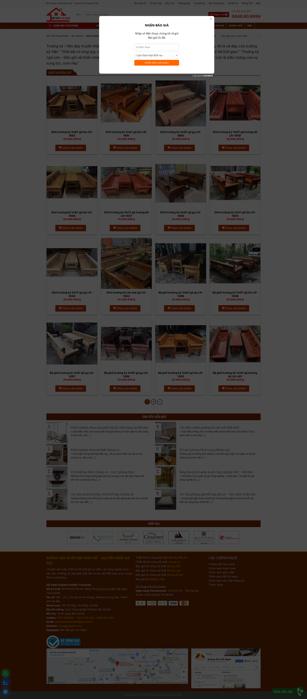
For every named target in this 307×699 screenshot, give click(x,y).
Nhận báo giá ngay (157, 62)
